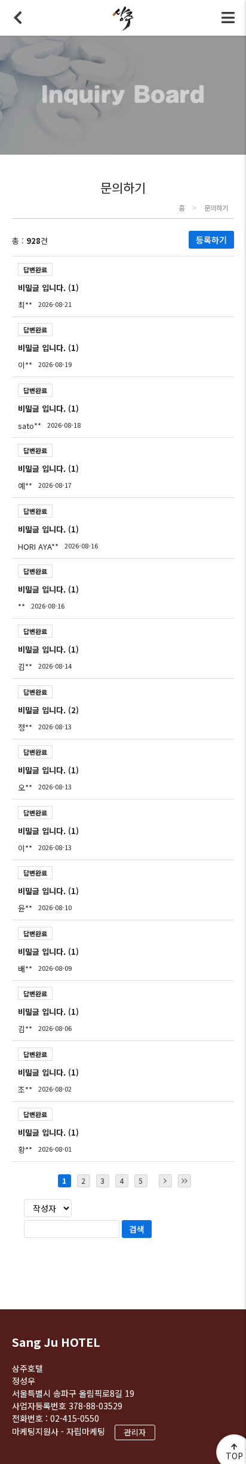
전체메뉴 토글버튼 (228, 18)
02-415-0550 (74, 1418)
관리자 (135, 1432)
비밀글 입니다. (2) (48, 710)
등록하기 (211, 240)
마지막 (184, 1180)
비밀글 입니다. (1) (48, 287)
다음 (165, 1180)
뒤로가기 (18, 18)
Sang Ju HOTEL (56, 1341)
